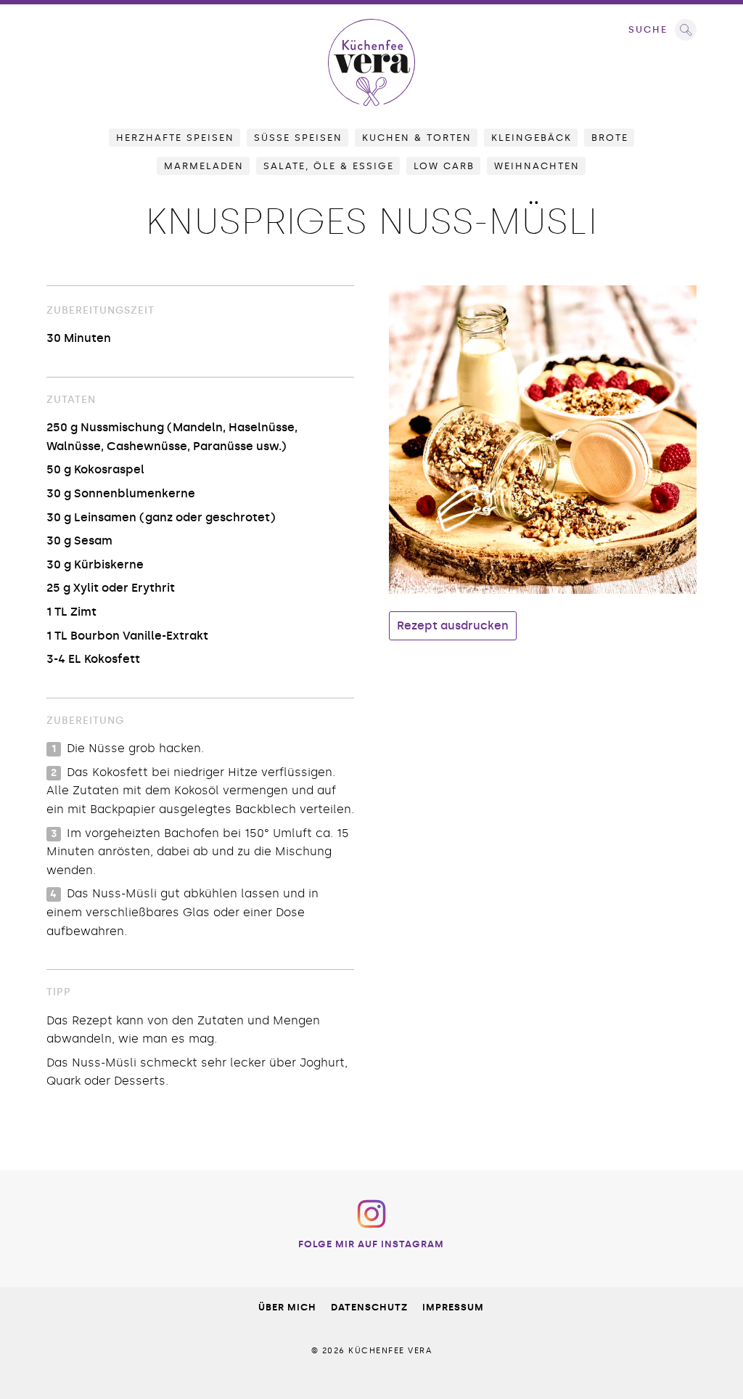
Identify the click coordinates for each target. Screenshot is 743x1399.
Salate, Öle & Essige (328, 165)
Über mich (287, 1307)
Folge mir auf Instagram (371, 1244)
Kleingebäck (531, 137)
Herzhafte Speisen (175, 137)
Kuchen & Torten (417, 137)
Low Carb (444, 165)
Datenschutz (369, 1307)
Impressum (453, 1307)
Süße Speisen (298, 137)
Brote (609, 137)
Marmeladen (204, 165)
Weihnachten (537, 165)
